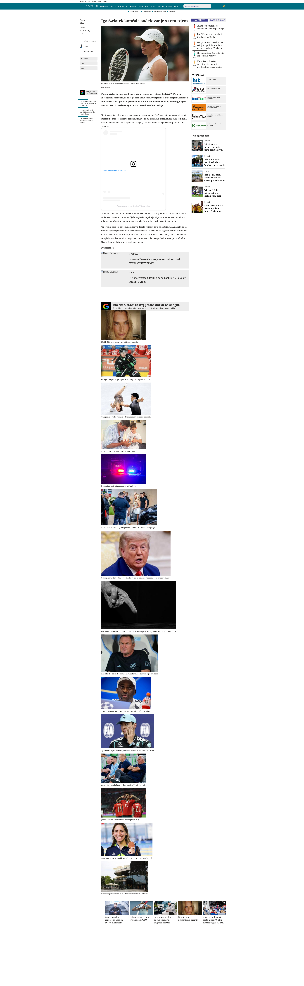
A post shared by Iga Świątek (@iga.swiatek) (133, 206)
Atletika (169, 6)
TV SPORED (82, 1)
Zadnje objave (217, 20)
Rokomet (133, 6)
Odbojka (160, 6)
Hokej (147, 6)
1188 (105, 1)
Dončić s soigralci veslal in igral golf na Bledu (210, 35)
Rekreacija (172, 11)
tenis (82, 68)
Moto (176, 6)
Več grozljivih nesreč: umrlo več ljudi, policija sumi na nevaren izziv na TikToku (210, 45)
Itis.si (99, 1)
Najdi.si (94, 1)
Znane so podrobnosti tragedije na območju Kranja (210, 27)
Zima (141, 6)
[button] (79, 6)
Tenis (153, 6)
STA (82, 23)
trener (82, 63)
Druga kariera (147, 11)
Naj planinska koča (160, 11)
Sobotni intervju (135, 11)
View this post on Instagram (114, 170)
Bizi (89, 1)
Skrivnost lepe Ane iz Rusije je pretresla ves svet (210, 54)
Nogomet (104, 6)
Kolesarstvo (123, 6)
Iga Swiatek (84, 58)
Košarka (113, 6)
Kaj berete (199, 20)
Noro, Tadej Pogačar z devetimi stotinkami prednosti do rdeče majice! (210, 64)
